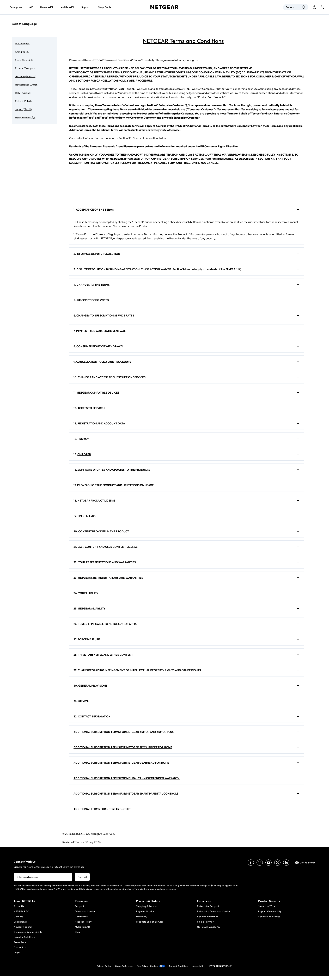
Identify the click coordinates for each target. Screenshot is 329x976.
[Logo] (164, 7)
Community (81, 916)
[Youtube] (268, 862)
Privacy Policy (104, 966)
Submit (82, 877)
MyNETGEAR (82, 926)
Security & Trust (267, 906)
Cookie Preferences (124, 966)
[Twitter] (277, 862)
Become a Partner (207, 916)
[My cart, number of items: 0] (323, 7)
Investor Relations (24, 937)
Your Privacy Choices (147, 966)
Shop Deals (104, 7)
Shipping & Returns (147, 906)
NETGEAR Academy (208, 926)
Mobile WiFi (67, 7)
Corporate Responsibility (28, 932)
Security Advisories (269, 916)
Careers (18, 916)
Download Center (85, 911)
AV (31, 7)
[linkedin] (286, 862)
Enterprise (16, 7)
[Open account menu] (315, 7)
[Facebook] (251, 862)
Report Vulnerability (269, 911)
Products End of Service (150, 921)
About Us (19, 906)
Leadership (20, 921)
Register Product (145, 911)
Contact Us (20, 947)
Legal (17, 952)
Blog (77, 932)
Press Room (20, 942)
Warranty (141, 916)
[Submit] (304, 7)
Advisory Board (23, 926)
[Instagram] (260, 862)
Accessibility (198, 966)
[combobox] (295, 7)
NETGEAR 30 (21, 911)
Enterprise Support (208, 906)
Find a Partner (205, 921)
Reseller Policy (83, 921)
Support (86, 7)
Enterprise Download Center (213, 911)
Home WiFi (46, 7)
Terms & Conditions (178, 966)
